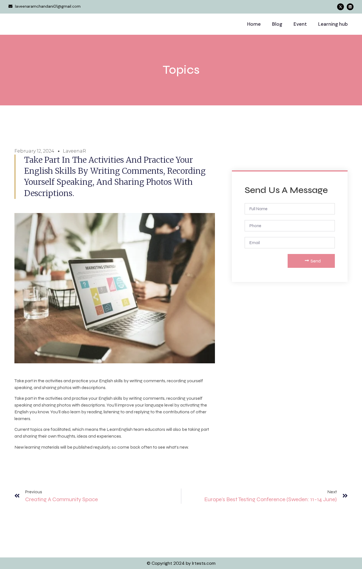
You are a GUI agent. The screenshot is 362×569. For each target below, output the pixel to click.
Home (254, 24)
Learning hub (333, 24)
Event (300, 24)
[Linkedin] (350, 6)
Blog (277, 24)
